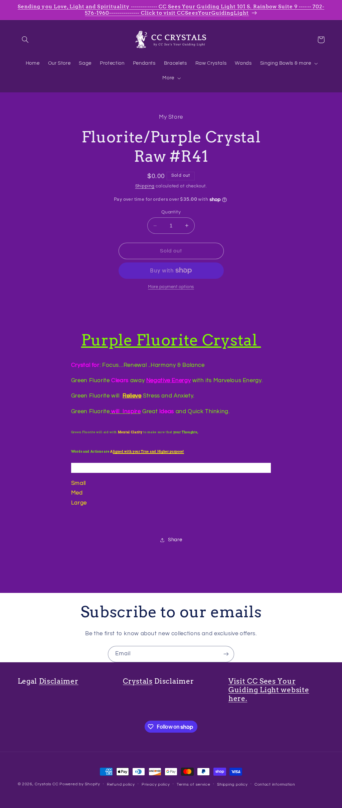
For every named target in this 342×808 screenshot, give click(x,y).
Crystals (138, 681)
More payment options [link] (171, 287)
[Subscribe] (226, 654)
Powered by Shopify (79, 784)
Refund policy (121, 784)
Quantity (171, 212)
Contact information (274, 784)
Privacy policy (156, 784)
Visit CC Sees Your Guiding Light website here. (268, 690)
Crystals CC (46, 784)
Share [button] (175, 539)
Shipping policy (232, 784)
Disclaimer (58, 681)
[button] (25, 39)
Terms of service (193, 784)
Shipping (145, 186)
